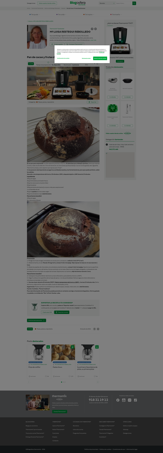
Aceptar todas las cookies (100, 58)
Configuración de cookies (63, 58)
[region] (82, 54)
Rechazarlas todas (86, 58)
